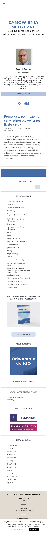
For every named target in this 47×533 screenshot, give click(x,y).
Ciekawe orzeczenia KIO (15, 208)
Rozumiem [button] (33, 529)
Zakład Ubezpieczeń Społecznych (18, 278)
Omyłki (9, 235)
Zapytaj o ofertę (23, 94)
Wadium (9, 257)
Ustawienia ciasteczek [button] (18, 529)
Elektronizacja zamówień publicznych (15, 220)
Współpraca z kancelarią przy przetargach (17, 264)
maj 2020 (10, 449)
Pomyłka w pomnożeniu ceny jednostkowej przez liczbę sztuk (22, 120)
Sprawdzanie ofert (13, 247)
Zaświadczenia (12, 287)
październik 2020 (12, 445)
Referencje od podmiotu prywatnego (15, 398)
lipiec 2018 (10, 470)
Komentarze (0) (8, 130)
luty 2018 (10, 482)
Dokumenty (11, 211)
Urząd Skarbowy (12, 254)
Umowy (9, 251)
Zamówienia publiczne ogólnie (17, 284)
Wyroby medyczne (13, 275)
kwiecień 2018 (12, 476)
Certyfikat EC (11, 205)
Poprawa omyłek (13, 244)
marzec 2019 (11, 458)
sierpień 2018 (11, 467)
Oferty (9, 232)
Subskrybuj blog (23, 334)
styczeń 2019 (11, 464)
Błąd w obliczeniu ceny (15, 201)
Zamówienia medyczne (23, 24)
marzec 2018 (11, 479)
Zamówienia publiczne (14, 281)
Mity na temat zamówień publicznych (15, 228)
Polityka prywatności (23, 519)
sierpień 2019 (11, 455)
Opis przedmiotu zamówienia (17, 241)
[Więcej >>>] (23, 88)
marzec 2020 (11, 452)
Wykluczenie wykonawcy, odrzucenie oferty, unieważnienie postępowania (18, 270)
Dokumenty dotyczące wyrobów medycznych (18, 215)
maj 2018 (10, 473)
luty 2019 (10, 461)
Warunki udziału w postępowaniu (18, 260)
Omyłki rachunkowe (14, 238)
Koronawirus (11, 224)
